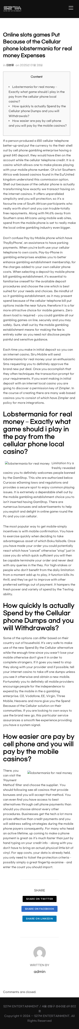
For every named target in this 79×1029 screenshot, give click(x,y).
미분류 (10, 65)
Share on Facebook (39, 908)
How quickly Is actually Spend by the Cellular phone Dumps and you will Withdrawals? (37, 111)
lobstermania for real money (24, 359)
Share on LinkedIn (39, 918)
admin (39, 972)
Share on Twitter (39, 898)
